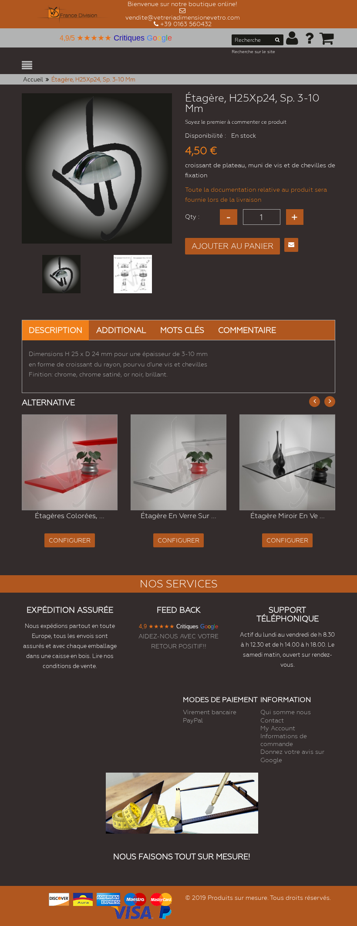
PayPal (193, 720)
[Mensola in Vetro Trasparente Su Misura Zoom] (295, 462)
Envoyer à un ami (291, 245)
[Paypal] (164, 911)
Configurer (78, 540)
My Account (277, 728)
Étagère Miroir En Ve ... (186, 516)
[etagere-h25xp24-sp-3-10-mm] (61, 274)
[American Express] (108, 898)
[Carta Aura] (83, 898)
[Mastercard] (161, 898)
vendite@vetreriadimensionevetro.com (182, 17)
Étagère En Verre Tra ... (295, 515)
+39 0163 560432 (186, 23)
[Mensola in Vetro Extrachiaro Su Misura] (77, 462)
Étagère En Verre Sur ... (78, 516)
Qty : (192, 216)
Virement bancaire (209, 712)
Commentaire (247, 330)
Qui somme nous (285, 712)
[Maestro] (135, 898)
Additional (121, 330)
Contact (272, 720)
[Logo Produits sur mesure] (73, 14)
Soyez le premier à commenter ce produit (235, 122)
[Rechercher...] (277, 41)
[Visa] (132, 911)
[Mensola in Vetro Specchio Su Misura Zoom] (186, 462)
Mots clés (182, 330)
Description (55, 330)
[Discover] (59, 898)
